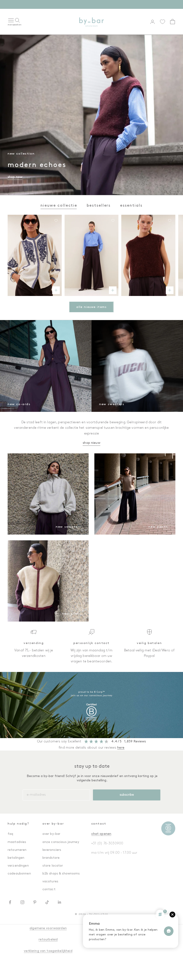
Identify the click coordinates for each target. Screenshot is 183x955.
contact (49, 889)
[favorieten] (162, 21)
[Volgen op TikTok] (47, 902)
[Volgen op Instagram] (22, 902)
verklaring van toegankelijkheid (48, 951)
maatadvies (17, 842)
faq (10, 834)
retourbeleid (48, 939)
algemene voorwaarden (48, 928)
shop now (109, 4)
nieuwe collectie (59, 206)
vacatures (50, 881)
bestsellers (99, 206)
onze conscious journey (60, 842)
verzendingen (18, 866)
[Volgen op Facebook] (10, 902)
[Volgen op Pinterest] (34, 902)
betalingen (16, 858)
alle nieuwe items (91, 307)
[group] (91, 705)
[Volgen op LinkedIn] (59, 902)
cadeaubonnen (19, 873)
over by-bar (51, 834)
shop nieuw (91, 443)
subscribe (127, 795)
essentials (131, 206)
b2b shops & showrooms (61, 873)
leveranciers (51, 850)
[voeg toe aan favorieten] (56, 220)
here (120, 748)
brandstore (51, 858)
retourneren (17, 850)
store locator (52, 866)
